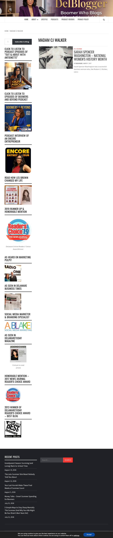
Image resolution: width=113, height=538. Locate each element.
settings (76, 536)
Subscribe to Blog (22, 42)
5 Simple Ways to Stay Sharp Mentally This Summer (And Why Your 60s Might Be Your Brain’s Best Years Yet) (20, 510)
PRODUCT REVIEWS (67, 19)
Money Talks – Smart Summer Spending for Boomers (20, 497)
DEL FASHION (78, 49)
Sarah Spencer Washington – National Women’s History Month (90, 55)
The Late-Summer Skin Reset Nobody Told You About (20, 475)
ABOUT (34, 19)
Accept (89, 534)
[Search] (104, 19)
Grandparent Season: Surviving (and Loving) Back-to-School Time (19, 464)
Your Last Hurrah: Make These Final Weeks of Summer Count (18, 486)
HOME (26, 19)
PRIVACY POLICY (83, 19)
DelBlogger (79, 63)
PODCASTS (54, 19)
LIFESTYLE (44, 19)
